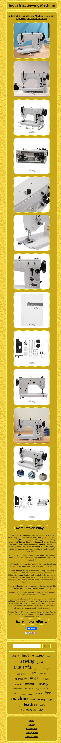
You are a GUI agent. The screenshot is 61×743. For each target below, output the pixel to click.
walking (38, 655)
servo (15, 655)
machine (20, 698)
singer (35, 678)
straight (47, 668)
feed (15, 693)
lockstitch (21, 674)
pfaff (41, 710)
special (38, 693)
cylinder (46, 679)
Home (31, 721)
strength (28, 709)
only (50, 699)
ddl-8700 (29, 688)
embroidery (20, 678)
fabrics (49, 656)
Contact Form (31, 729)
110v (19, 706)
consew (42, 673)
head (25, 655)
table (42, 705)
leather (30, 704)
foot (48, 692)
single (38, 688)
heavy (43, 683)
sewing (27, 661)
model (30, 694)
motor (29, 684)
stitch (47, 688)
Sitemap (32, 725)
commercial (17, 689)
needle (18, 684)
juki (40, 662)
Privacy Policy (32, 733)
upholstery (38, 699)
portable (38, 669)
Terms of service (31, 737)
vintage (22, 694)
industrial (23, 667)
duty (32, 672)
